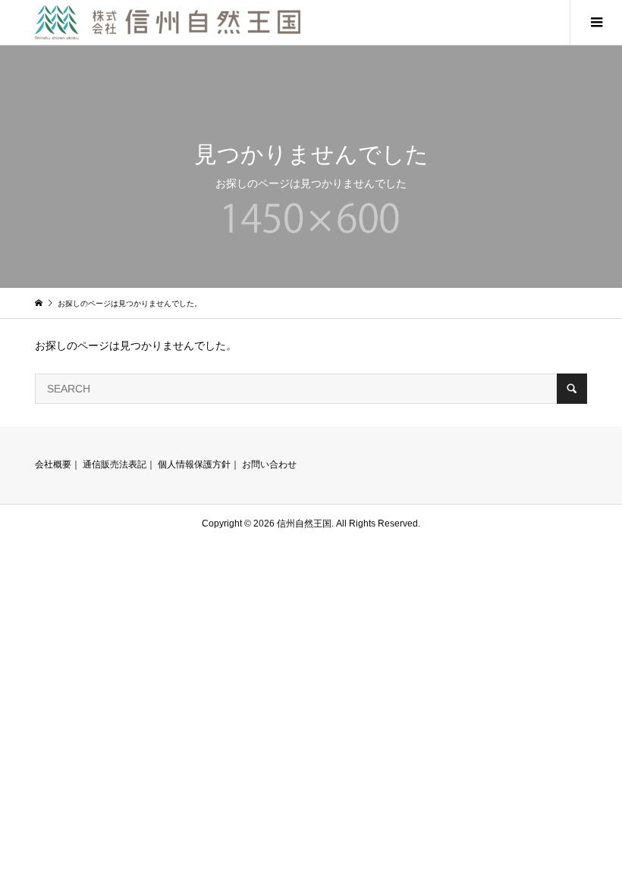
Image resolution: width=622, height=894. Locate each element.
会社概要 (53, 464)
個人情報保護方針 (194, 464)
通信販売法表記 (114, 464)
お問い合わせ (269, 464)
